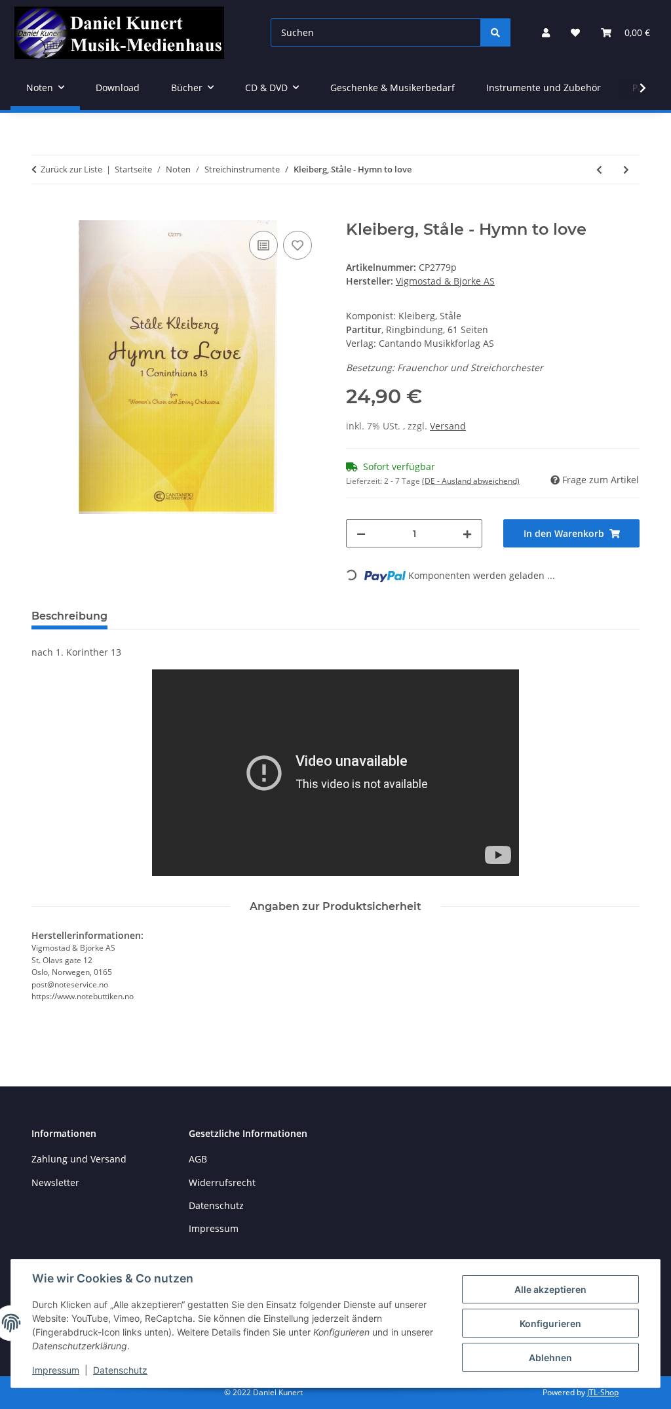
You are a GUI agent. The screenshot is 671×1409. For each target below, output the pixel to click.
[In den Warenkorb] (41, 213)
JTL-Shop (603, 1392)
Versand (448, 426)
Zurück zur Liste (71, 169)
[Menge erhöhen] (467, 533)
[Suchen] (495, 32)
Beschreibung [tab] (69, 616)
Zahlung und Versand (78, 1159)
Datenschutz (120, 1370)
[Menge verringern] (361, 533)
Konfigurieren (550, 1323)
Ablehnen (550, 1357)
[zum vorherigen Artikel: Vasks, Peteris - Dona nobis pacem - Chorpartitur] (599, 169)
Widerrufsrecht (222, 1182)
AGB (198, 1159)
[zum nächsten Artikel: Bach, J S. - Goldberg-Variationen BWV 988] (626, 169)
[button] (545, 32)
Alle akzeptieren (550, 1289)
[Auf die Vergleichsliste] (263, 245)
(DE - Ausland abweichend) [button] (471, 480)
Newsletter (55, 1182)
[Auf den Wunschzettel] (297, 245)
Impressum (55, 1370)
